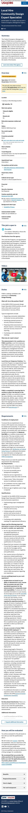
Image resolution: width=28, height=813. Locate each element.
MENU (24, 3)
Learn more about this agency (12, 65)
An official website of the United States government (14, 0)
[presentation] (14, 104)
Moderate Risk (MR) (7, 196)
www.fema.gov (13, 407)
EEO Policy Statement (7, 811)
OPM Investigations (7, 456)
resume (15, 741)
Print (4, 28)
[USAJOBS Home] (7, 3)
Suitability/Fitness (9, 207)
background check (16, 198)
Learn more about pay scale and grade (13, 140)
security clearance (17, 200)
